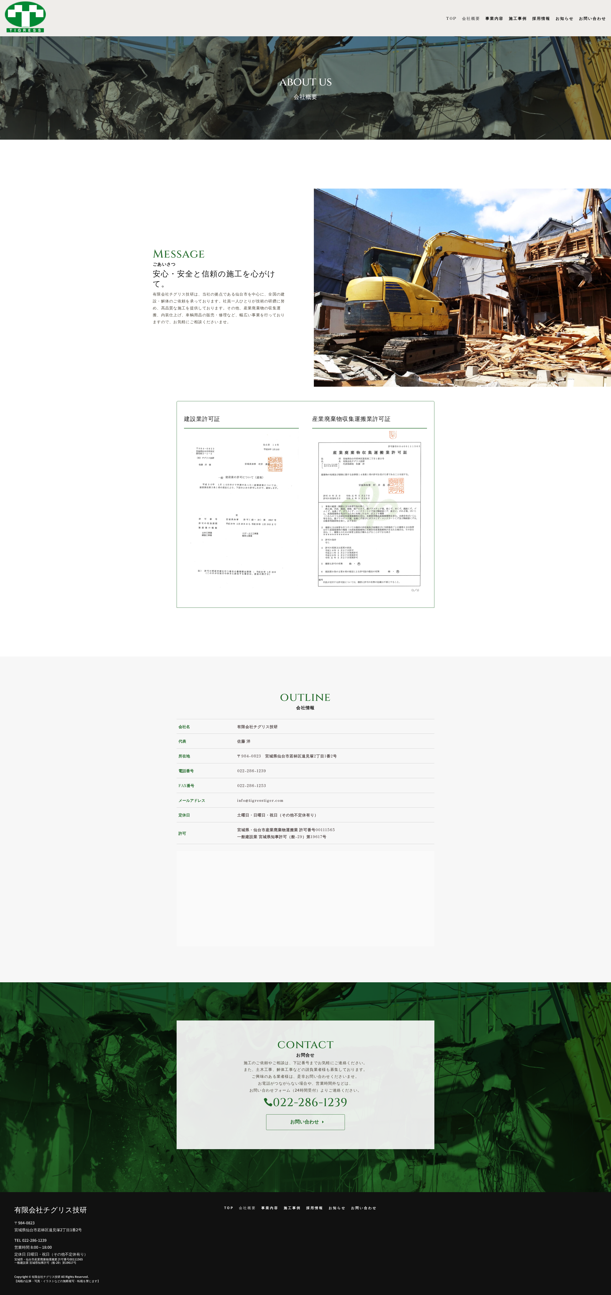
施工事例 (518, 18)
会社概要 (471, 18)
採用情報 (541, 18)
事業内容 (494, 18)
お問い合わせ (592, 18)
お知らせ (565, 18)
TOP (451, 18)
